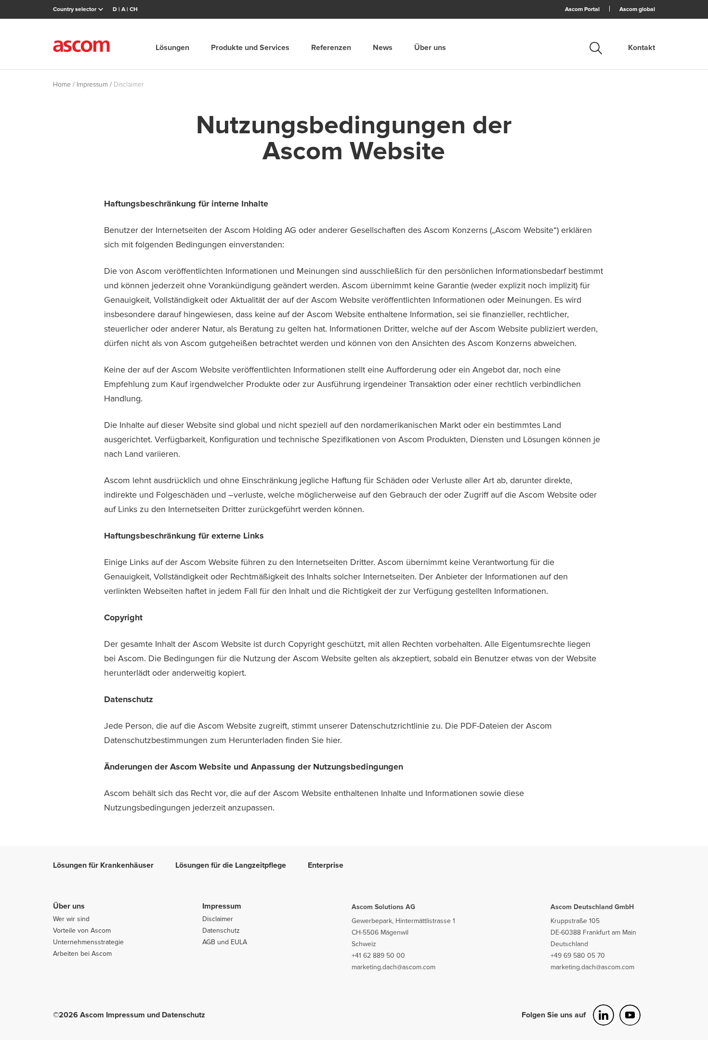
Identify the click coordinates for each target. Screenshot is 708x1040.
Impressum (221, 906)
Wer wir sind (71, 919)
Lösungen (172, 47)
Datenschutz (221, 930)
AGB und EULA (224, 942)
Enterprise (325, 865)
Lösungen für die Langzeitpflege (230, 865)
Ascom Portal (582, 9)
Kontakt (641, 47)
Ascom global (637, 9)
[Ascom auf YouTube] (630, 1015)
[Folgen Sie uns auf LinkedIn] (603, 1015)
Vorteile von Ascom (82, 930)
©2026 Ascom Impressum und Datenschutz (129, 1015)
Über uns (430, 47)
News (383, 47)
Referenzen (331, 47)
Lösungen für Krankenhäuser (103, 865)
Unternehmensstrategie (88, 942)
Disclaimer (217, 919)
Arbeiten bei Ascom (82, 954)
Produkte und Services (250, 47)
